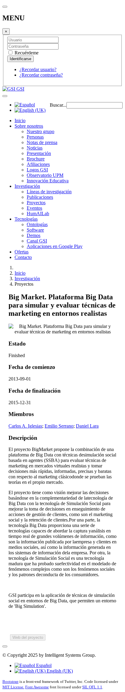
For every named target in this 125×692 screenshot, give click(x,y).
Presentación (39, 153)
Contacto (23, 257)
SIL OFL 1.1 (92, 687)
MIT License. (13, 687)
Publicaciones (40, 197)
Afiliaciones (38, 164)
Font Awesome (37, 687)
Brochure (36, 158)
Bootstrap (10, 681)
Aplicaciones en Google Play (55, 246)
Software (35, 229)
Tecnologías (26, 219)
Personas (35, 136)
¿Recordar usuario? (37, 69)
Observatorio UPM (45, 175)
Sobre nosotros (29, 126)
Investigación (27, 186)
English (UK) (59, 670)
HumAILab (38, 213)
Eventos (34, 208)
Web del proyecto (27, 637)
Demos (33, 235)
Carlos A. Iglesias (25, 426)
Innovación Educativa (48, 180)
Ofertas (22, 251)
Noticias (34, 147)
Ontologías (37, 224)
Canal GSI (37, 240)
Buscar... (58, 105)
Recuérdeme (26, 52)
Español (43, 665)
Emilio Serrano (59, 426)
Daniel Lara (87, 426)
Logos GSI (37, 169)
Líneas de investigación (49, 191)
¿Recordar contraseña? (41, 74)
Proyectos (36, 202)
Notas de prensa (42, 142)
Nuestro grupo (40, 131)
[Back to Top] (4, 646)
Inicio (20, 120)
